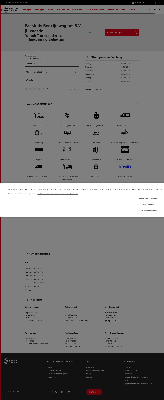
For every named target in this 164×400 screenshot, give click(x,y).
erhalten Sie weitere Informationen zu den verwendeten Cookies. (57, 194)
